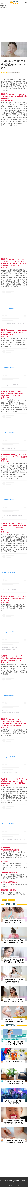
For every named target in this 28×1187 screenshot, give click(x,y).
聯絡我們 (16, 1180)
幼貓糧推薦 (3, 5)
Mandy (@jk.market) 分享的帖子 (10, 448)
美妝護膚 (4, 72)
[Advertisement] (14, 23)
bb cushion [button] (11, 900)
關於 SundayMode (6, 1180)
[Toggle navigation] (2, 2)
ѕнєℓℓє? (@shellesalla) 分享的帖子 (10, 772)
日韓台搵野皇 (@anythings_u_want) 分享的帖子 (13, 323)
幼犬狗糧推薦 (3, 7)
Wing (18, 72)
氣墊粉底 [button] (4, 900)
